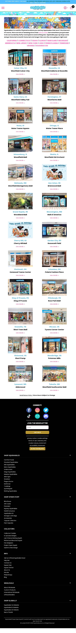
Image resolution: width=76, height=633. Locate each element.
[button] (67, 8)
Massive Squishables (10, 474)
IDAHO (35, 40)
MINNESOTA (10, 43)
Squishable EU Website (11, 607)
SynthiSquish (8, 489)
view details (20, 74)
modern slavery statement (37, 443)
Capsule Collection (10, 520)
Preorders (7, 506)
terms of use (32, 441)
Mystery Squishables (10, 508)
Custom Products (9, 590)
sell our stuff (43, 32)
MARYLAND (52, 40)
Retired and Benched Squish (13, 540)
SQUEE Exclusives (9, 511)
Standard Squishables (11, 462)
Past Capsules (8, 523)
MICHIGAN (62, 40)
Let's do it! (37, 432)
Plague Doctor (8, 481)
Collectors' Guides (10, 533)
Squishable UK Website (11, 610)
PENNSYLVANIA (51, 43)
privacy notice (32, 438)
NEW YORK (33, 43)
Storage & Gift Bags (10, 516)
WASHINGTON (42, 45)
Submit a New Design (11, 548)
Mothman (7, 484)
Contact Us (7, 563)
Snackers (7, 479)
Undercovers (8, 469)
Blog (5, 577)
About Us (7, 570)
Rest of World (8, 612)
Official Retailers (9, 595)
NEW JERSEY (22, 43)
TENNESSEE (64, 43)
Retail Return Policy (26, 395)
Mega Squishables (10, 472)
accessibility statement (37, 445)
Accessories (8, 518)
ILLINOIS (42, 40)
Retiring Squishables (10, 491)
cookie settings (42, 438)
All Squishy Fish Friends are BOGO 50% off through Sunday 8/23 (48, 1)
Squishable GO (9, 513)
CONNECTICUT (24, 40)
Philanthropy (8, 575)
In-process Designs (10, 536)
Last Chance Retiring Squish (13, 538)
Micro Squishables (10, 467)
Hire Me (6, 572)
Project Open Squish (10, 545)
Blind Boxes (7, 501)
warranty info (42, 441)
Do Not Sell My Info (37, 449)
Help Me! (7, 560)
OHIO (41, 43)
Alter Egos (7, 477)
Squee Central (8, 568)
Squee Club (7, 565)
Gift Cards (7, 504)
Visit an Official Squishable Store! (14, 558)
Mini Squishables (9, 465)
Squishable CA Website (11, 605)
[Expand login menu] (66, 8)
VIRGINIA (30, 45)
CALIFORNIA (12, 40)
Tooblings (7, 486)
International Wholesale (11, 592)
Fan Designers (8, 543)
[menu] (2, 7)
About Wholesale (9, 587)
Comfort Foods (9, 460)
